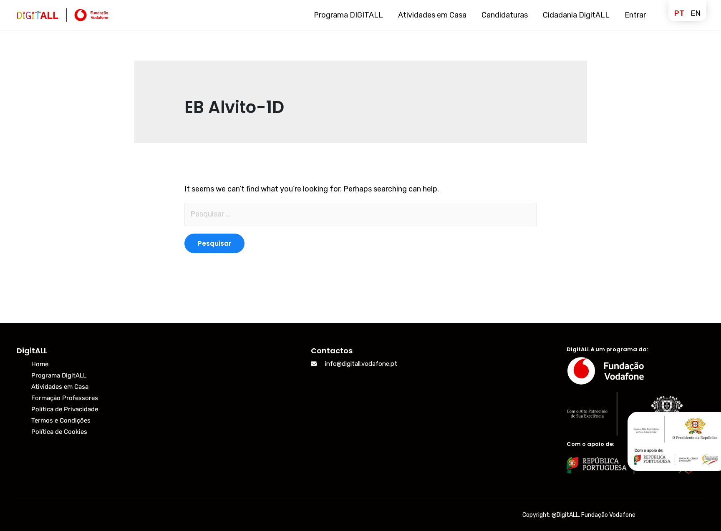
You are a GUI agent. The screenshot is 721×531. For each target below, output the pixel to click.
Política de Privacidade (64, 409)
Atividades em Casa (59, 386)
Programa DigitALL (58, 375)
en (696, 13)
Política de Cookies (59, 431)
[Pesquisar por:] (360, 214)
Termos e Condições (61, 420)
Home (39, 364)
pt (679, 13)
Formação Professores (64, 398)
